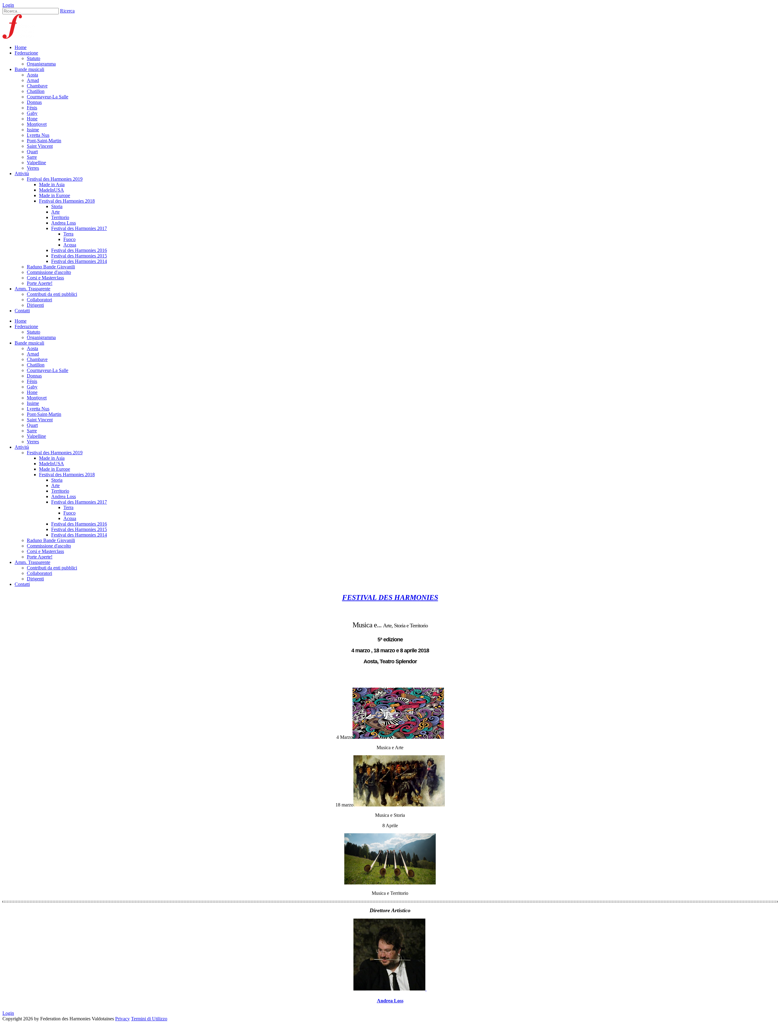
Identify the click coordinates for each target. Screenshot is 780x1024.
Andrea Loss (390, 1000)
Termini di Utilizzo (149, 1018)
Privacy (122, 1018)
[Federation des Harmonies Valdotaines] (18, 37)
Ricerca (67, 10)
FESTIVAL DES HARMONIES (390, 597)
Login (8, 5)
